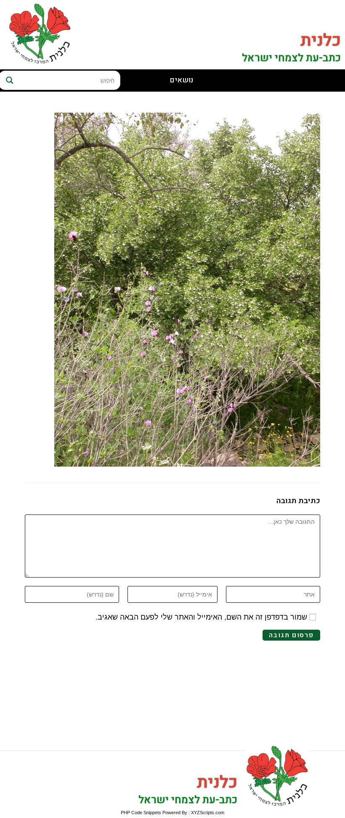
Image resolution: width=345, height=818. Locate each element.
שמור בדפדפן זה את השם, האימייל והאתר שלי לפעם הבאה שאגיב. (201, 617)
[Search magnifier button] (8, 80)
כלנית (320, 40)
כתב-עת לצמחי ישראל (291, 58)
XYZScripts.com (207, 812)
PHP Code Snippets (141, 812)
